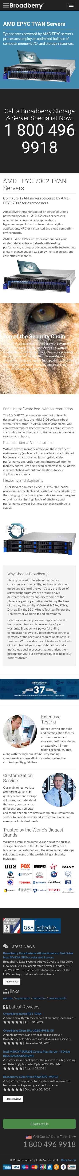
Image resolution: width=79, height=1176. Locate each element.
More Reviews (13, 1098)
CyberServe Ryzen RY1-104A (22, 1013)
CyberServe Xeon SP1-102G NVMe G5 (28, 1030)
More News (11, 981)
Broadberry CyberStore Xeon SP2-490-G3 (30, 1076)
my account (22, 998)
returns (8, 998)
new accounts (57, 998)
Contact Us (39, 1124)
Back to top (68, 1160)
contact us (39, 998)
